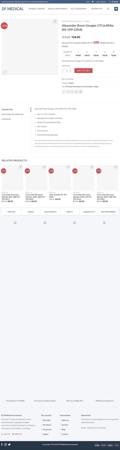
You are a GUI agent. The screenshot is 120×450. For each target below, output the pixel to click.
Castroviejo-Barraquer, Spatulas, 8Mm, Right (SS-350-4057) (11, 197)
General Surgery (37, 9)
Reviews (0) (6, 119)
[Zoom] (5, 72)
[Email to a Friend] (72, 92)
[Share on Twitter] (68, 92)
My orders (47, 420)
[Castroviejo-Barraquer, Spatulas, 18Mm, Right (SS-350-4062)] (107, 178)
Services (65, 425)
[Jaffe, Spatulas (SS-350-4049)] (60, 178)
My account (47, 429)
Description (7, 109)
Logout (45, 434)
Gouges (87, 21)
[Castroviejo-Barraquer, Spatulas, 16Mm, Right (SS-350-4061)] (36, 178)
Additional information (13, 114)
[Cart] (116, 9)
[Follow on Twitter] (115, 2)
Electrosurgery (79, 9)
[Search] (108, 9)
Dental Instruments (58, 9)
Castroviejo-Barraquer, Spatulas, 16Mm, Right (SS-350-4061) (35, 197)
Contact (65, 434)
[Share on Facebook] (64, 92)
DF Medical (13, 9)
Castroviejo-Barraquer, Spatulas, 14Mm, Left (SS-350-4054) (82, 197)
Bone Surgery (77, 86)
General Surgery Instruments (72, 21)
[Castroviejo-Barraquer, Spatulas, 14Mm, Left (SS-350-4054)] (83, 178)
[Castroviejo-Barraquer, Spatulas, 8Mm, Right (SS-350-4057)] (12, 178)
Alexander (69, 86)
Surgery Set (97, 9)
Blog (87, 2)
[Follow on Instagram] (112, 2)
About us (65, 420)
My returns (47, 425)
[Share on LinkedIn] (81, 92)
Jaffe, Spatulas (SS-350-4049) (58, 196)
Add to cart (83, 70)
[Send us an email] (117, 2)
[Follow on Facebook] (110, 2)
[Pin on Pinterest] (77, 92)
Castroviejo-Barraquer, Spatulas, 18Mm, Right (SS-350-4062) (106, 197)
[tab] (16, 109)
